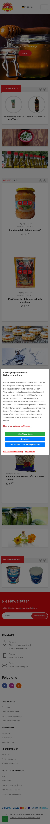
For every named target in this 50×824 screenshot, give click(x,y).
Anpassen (25, 439)
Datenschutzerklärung (13, 452)
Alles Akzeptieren (25, 434)
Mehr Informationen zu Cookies (16, 426)
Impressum (30, 452)
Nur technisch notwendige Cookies (25, 444)
